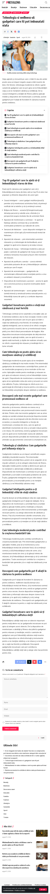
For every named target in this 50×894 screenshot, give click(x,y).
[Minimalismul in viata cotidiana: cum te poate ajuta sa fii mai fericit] (42, 844)
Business (6, 786)
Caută (42, 737)
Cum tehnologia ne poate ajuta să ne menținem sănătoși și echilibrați (23, 129)
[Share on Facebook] (8, 31)
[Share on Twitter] (11, 31)
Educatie (6, 793)
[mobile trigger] (4, 2)
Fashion (6, 800)
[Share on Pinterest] (15, 31)
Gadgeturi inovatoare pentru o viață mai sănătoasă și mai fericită (25, 123)
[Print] (18, 31)
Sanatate (16, 12)
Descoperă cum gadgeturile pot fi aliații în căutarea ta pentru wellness (21, 162)
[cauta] (46, 2)
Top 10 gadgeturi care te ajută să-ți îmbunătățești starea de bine (24, 116)
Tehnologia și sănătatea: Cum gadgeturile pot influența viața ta (23, 142)
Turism (5, 817)
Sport (25, 12)
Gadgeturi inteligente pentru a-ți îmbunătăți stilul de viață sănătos (24, 149)
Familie (6, 796)
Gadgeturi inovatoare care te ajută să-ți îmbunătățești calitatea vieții (21, 169)
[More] (45, 662)
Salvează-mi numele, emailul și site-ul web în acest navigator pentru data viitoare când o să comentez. (25, 722)
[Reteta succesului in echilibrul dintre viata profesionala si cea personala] (42, 856)
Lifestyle (6, 12)
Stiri (4, 814)
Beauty (5, 782)
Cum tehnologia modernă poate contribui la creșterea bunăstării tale (22, 155)
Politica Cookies (20, 890)
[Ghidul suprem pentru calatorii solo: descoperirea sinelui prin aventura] (42, 867)
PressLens (13, 2)
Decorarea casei (9, 789)
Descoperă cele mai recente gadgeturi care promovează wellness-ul (22, 136)
